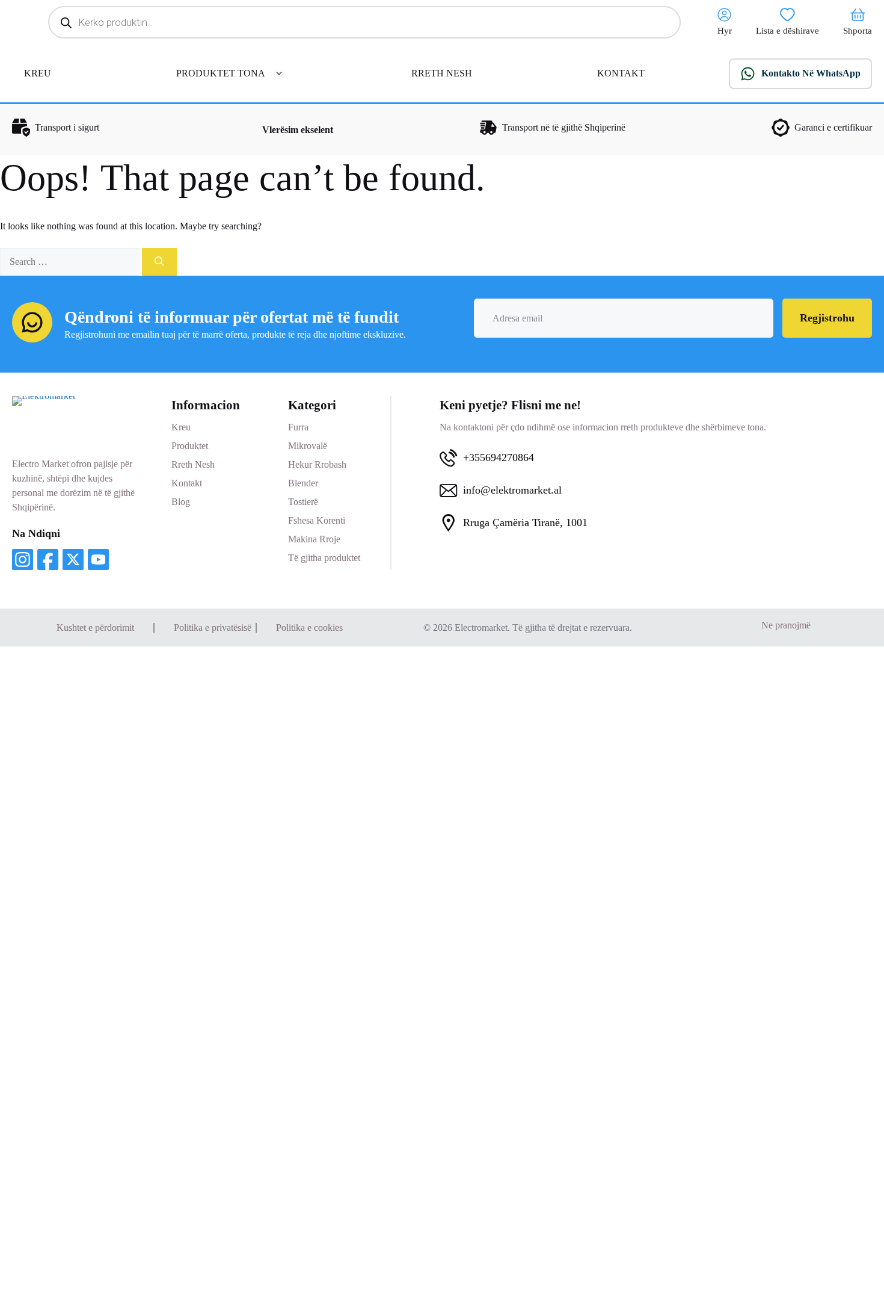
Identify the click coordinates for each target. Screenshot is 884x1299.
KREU (37, 73)
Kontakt (186, 483)
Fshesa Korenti (316, 520)
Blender (303, 483)
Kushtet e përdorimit (95, 627)
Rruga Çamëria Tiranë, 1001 (525, 522)
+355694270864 (498, 457)
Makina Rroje (314, 539)
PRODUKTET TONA (220, 73)
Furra (298, 427)
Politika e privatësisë (212, 627)
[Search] (159, 262)
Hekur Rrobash (317, 464)
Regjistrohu (827, 318)
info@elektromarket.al (512, 490)
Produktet (189, 446)
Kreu (181, 427)
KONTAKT (621, 73)
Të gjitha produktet (324, 558)
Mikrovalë (307, 446)
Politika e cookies (309, 627)
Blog (180, 502)
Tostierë (303, 502)
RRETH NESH (441, 73)
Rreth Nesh (193, 464)
